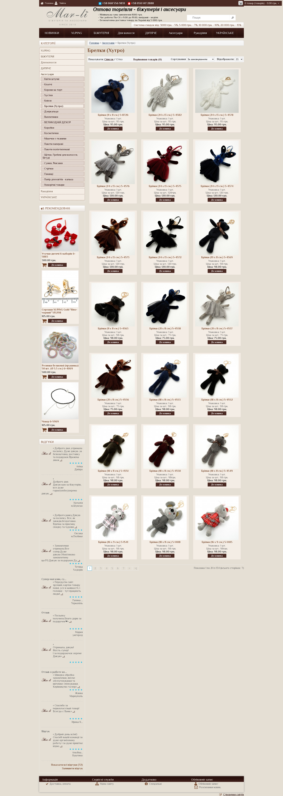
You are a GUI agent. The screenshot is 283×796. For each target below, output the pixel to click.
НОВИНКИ (52, 33)
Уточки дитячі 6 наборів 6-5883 (58, 255)
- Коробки (48, 127)
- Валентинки (50, 116)
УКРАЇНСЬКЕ (225, 33)
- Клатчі (47, 84)
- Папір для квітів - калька (58, 179)
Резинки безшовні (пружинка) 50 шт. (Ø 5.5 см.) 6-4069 (60, 367)
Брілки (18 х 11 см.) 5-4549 (217, 470)
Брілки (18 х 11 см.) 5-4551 (113, 470)
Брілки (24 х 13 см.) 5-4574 (217, 186)
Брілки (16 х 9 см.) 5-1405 (217, 542)
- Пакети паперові (53, 144)
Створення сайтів (233, 794)
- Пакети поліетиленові (56, 149)
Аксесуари (175, 33)
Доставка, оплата (60, 783)
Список (108, 59)
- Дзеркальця (50, 111)
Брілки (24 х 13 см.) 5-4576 (113, 186)
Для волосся (126, 33)
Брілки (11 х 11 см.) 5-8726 (113, 115)
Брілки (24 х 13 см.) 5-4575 (165, 186)
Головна (49, 3)
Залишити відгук (72, 768)
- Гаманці (48, 174)
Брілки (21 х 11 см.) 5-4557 (217, 328)
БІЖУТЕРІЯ (101, 33)
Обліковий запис (208, 783)
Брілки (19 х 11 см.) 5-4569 (217, 257)
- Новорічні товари (53, 184)
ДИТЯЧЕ (151, 33)
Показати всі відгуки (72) (67, 764)
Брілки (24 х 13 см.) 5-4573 (113, 257)
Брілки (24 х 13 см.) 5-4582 (165, 115)
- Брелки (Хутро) (53, 106)
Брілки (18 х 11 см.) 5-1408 (165, 542)
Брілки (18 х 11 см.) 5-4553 (165, 399)
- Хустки (48, 95)
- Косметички (51, 133)
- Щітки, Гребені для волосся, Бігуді (60, 156)
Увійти (62, 3)
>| (135, 568)
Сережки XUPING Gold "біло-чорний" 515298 (59, 311)
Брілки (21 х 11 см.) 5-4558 (165, 328)
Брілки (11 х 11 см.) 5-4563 (113, 328)
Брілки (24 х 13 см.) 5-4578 (217, 115)
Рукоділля (200, 33)
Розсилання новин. (210, 787)
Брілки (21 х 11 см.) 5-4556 (113, 399)
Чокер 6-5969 (50, 421)
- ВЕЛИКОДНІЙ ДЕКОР (57, 122)
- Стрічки (48, 168)
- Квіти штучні (51, 79)
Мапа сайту (107, 783)
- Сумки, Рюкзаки (53, 163)
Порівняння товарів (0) (147, 59)
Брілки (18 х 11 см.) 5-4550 (165, 470)
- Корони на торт (52, 89)
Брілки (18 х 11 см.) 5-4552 (217, 399)
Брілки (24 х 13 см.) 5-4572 (165, 257)
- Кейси (47, 100)
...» (61, 460)
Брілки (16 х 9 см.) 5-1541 (113, 542)
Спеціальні (155, 783)
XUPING (76, 33)
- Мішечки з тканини (54, 138)
